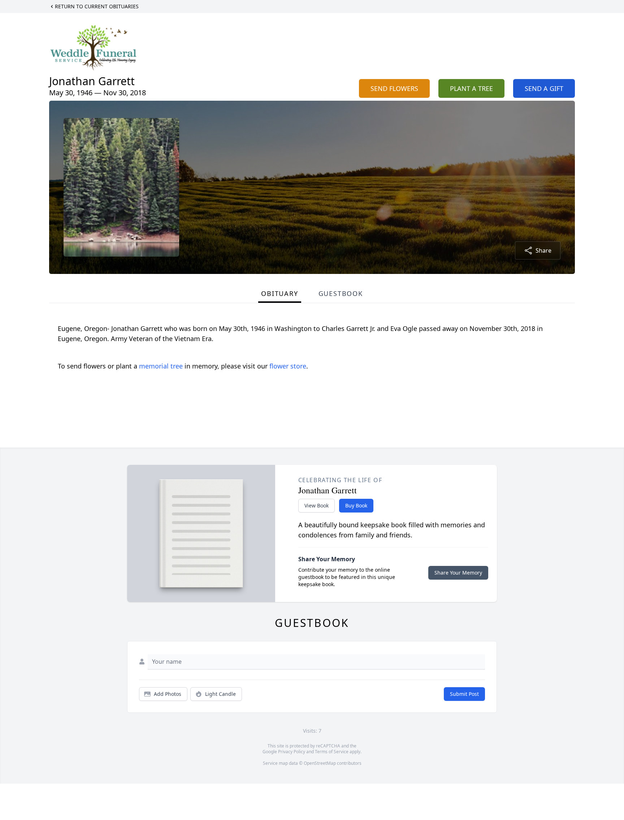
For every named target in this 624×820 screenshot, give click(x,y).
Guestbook (340, 293)
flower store (287, 366)
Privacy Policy (291, 752)
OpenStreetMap (320, 763)
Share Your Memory (458, 572)
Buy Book (356, 505)
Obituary (279, 293)
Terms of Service (331, 752)
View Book (316, 505)
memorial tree (161, 366)
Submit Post (464, 693)
